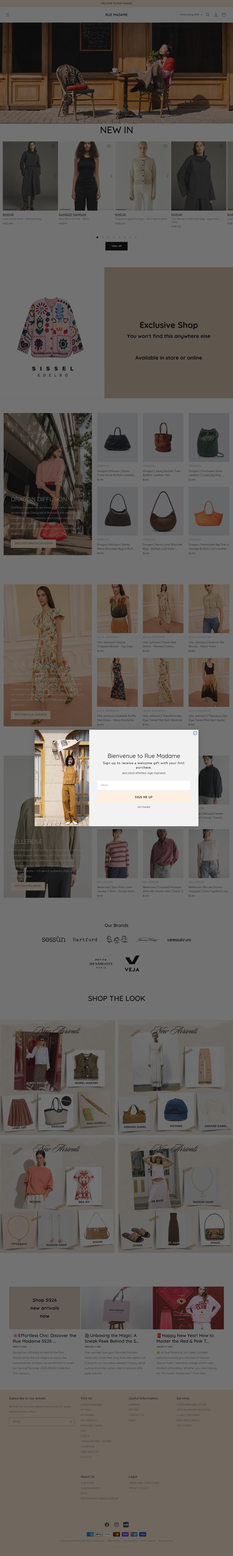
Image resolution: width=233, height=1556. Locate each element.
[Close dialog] (195, 733)
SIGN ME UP (144, 797)
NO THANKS (144, 807)
